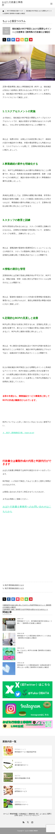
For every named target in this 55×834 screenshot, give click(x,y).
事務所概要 (13, 814)
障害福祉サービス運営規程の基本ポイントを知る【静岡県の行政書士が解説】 (34, 637)
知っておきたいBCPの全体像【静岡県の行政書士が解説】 (34, 652)
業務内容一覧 (33, 814)
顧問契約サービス (20, 789)
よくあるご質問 (45, 814)
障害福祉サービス (20, 749)
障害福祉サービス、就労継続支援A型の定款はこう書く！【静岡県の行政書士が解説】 (34, 622)
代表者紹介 (23, 814)
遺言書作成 (18, 762)
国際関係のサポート (21, 802)
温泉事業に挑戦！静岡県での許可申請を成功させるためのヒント (26, 609)
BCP (6, 585)
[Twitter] (27, 822)
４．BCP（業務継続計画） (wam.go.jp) (18, 433)
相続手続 (17, 775)
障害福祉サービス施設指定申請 (25, 752)
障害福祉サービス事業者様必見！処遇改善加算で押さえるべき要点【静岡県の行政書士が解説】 (34, 666)
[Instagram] (32, 822)
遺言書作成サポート (22, 765)
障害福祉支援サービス (16, 585)
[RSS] (23, 822)
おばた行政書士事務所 (12, 3)
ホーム (5, 814)
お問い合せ (18, 815)
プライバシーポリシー (31, 815)
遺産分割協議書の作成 (22, 778)
